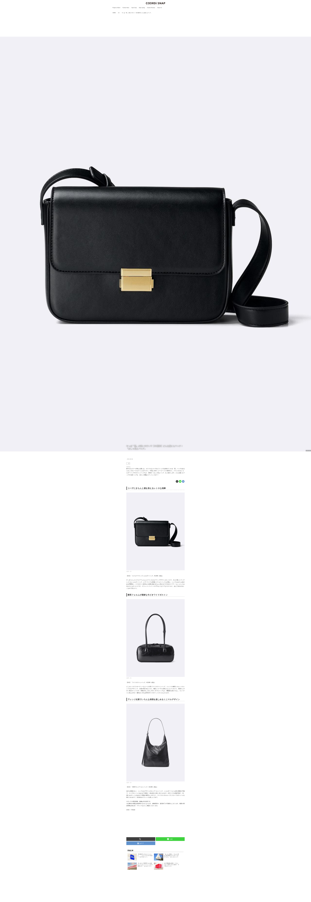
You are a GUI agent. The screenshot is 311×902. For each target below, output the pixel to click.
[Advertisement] (155, 25)
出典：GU (308, 450)
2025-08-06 (130, 459)
